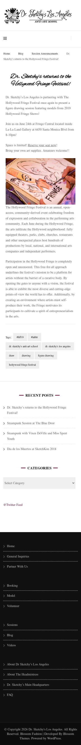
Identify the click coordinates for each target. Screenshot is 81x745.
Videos (11, 645)
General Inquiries (18, 556)
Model (11, 595)
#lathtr (34, 337)
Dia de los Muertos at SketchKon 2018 (31, 449)
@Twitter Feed (12, 504)
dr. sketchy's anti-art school (23, 346)
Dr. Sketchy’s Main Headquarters (28, 684)
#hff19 (20, 337)
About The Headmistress (22, 674)
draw (11, 355)
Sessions (12, 625)
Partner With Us (17, 566)
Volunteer (13, 606)
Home (11, 546)
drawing (26, 355)
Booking (12, 585)
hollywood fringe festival (22, 364)
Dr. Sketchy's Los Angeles (45, 729)
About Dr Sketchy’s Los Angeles (28, 664)
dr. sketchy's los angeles (58, 346)
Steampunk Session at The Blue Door (31, 423)
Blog (10, 635)
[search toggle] (76, 38)
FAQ (10, 695)
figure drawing (46, 355)
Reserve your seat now (42, 145)
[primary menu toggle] (6, 39)
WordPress (54, 738)
